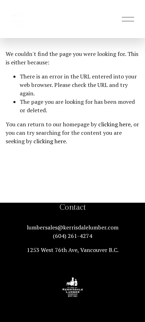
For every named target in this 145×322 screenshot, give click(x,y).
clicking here (114, 124)
